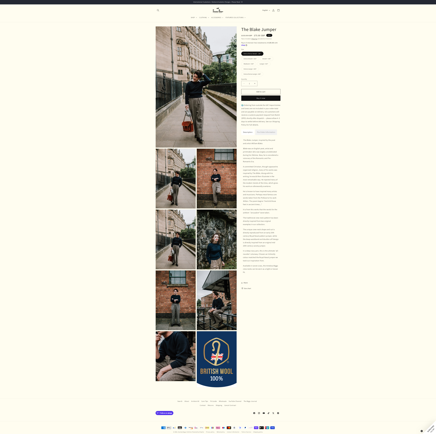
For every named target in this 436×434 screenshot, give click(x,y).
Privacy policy (210, 432)
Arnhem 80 (195, 401)
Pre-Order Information (266, 132)
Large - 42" (265, 64)
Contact (203, 405)
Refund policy (221, 432)
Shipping (254, 39)
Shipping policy (258, 432)
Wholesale (223, 401)
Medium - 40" (250, 64)
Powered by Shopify (198, 432)
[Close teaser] (422, 431)
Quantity (244, 79)
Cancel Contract (230, 405)
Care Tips (204, 401)
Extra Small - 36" (251, 59)
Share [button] (246, 283)
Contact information (233, 432)
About (187, 401)
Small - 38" (267, 59)
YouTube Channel (235, 401)
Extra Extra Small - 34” (252, 54)
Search (179, 401)
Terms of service (246, 432)
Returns (211, 405)
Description (248, 132)
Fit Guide (213, 401)
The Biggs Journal (250, 401)
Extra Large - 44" (251, 69)
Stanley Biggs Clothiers (185, 432)
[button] (158, 10)
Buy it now (261, 98)
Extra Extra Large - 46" (253, 74)
